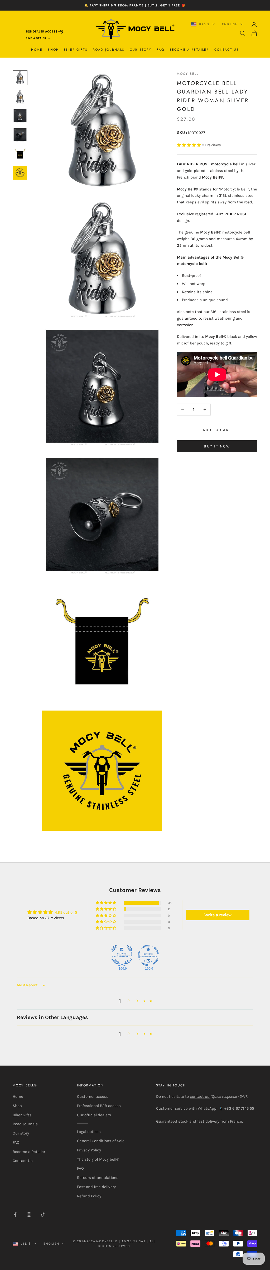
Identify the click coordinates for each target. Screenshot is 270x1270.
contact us (200, 1096)
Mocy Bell (187, 73)
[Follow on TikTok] (42, 1214)
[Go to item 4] (20, 134)
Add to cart (217, 430)
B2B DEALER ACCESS (42, 31)
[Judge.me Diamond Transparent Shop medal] (148, 955)
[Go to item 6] (20, 172)
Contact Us (226, 49)
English (230, 24)
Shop (53, 49)
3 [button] (137, 1000)
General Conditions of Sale (100, 1140)
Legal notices (89, 1131)
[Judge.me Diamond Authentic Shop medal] (121, 955)
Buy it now (217, 446)
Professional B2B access (99, 1105)
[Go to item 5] (20, 153)
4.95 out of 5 (66, 912)
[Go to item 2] (20, 96)
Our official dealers (94, 1115)
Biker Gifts (76, 49)
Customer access (92, 1096)
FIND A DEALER (36, 38)
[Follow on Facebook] (15, 1214)
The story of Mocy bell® (98, 1159)
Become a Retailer (189, 49)
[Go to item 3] (20, 115)
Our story (140, 49)
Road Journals (108, 49)
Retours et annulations (97, 1177)
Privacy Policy (89, 1150)
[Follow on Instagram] (29, 1214)
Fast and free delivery (96, 1186)
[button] (189, 145)
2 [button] (128, 1000)
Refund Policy (89, 1196)
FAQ (160, 49)
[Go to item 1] (20, 77)
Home (37, 49)
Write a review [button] (218, 914)
